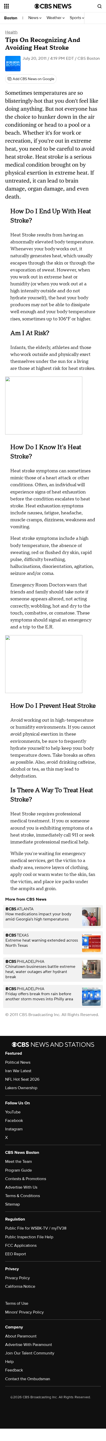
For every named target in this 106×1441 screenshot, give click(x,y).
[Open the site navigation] (19, 6)
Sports (76, 17)
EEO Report (15, 1254)
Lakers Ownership (21, 1088)
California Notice (20, 1286)
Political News (17, 1062)
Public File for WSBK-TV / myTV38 (35, 1228)
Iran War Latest (18, 1071)
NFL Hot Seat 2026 (22, 1079)
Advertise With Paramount (28, 1345)
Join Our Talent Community (29, 1353)
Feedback (14, 1370)
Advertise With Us (21, 1187)
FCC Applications (21, 1245)
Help (9, 1362)
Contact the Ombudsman (27, 1379)
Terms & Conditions (22, 1196)
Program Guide (18, 1170)
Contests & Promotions (25, 1179)
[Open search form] (99, 6)
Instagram (14, 1129)
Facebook (14, 1121)
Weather (55, 17)
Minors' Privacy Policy (24, 1312)
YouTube (13, 1112)
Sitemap (12, 1204)
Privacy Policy (17, 1278)
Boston (10, 18)
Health (11, 32)
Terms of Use (16, 1303)
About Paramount (21, 1336)
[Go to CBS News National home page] (53, 6)
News (33, 17)
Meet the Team (18, 1161)
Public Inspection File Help (29, 1237)
